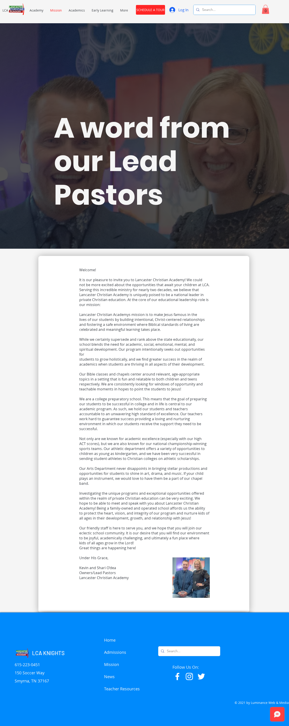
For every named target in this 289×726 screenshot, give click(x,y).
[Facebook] (177, 676)
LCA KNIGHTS (48, 653)
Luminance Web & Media (270, 702)
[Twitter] (201, 676)
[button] (36, 10)
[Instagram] (189, 676)
